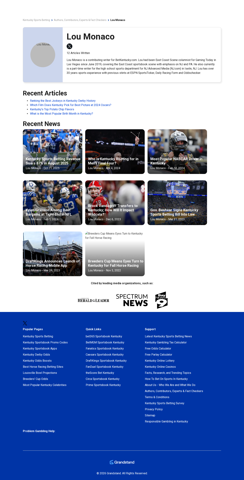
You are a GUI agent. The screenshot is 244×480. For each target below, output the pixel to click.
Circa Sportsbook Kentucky (102, 379)
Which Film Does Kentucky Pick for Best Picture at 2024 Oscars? (70, 105)
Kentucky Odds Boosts (37, 360)
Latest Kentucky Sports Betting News (168, 336)
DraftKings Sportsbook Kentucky (106, 360)
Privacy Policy (154, 409)
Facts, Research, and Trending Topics (168, 373)
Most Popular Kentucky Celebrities (44, 385)
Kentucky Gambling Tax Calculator (166, 342)
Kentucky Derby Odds (36, 354)
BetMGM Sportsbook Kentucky (105, 342)
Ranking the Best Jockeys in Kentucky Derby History (63, 100)
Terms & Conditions (157, 397)
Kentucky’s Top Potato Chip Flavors (52, 109)
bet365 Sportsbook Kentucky (104, 336)
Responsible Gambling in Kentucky (166, 421)
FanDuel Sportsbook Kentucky (104, 366)
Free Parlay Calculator (158, 354)
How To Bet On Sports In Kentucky (166, 379)
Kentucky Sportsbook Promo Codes (45, 342)
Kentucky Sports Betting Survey (164, 403)
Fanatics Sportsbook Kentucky (105, 348)
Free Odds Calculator (158, 348)
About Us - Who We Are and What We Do (170, 385)
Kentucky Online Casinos (160, 366)
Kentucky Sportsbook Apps (40, 348)
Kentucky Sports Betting (38, 336)
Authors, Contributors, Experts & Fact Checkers (174, 391)
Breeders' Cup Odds (35, 379)
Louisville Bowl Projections (40, 373)
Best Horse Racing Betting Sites (43, 366)
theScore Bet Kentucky (100, 373)
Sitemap (150, 415)
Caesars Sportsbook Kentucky (105, 354)
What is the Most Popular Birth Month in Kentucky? (61, 113)
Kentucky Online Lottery (160, 360)
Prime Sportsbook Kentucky (103, 385)
